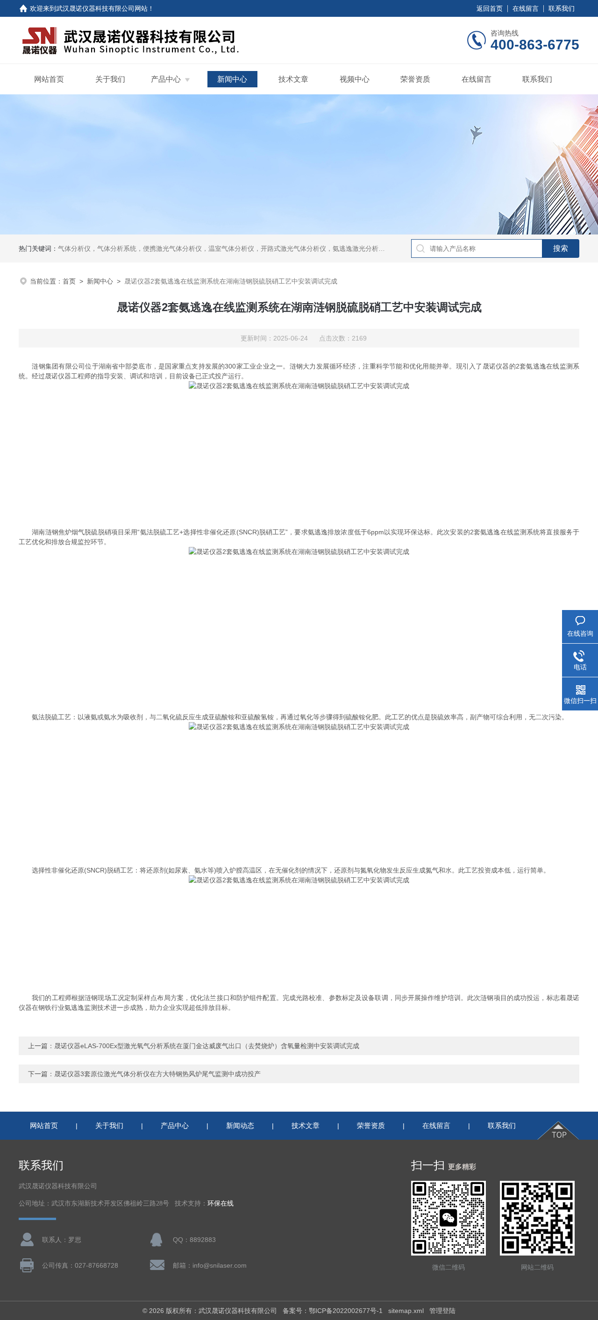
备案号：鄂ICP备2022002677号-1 (333, 1310)
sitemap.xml (406, 1310)
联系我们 (561, 8)
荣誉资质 (415, 79)
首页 (69, 281)
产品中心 (166, 79)
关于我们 (110, 79)
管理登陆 (442, 1310)
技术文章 (293, 79)
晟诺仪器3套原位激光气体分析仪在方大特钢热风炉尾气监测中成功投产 (157, 1074)
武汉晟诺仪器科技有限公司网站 (102, 8)
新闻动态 (240, 1125)
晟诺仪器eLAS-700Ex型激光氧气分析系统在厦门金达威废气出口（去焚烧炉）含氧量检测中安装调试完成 (206, 1046)
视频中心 (355, 79)
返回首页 (490, 8)
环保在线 (220, 1203)
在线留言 (526, 8)
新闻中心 (232, 79)
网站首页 (49, 79)
